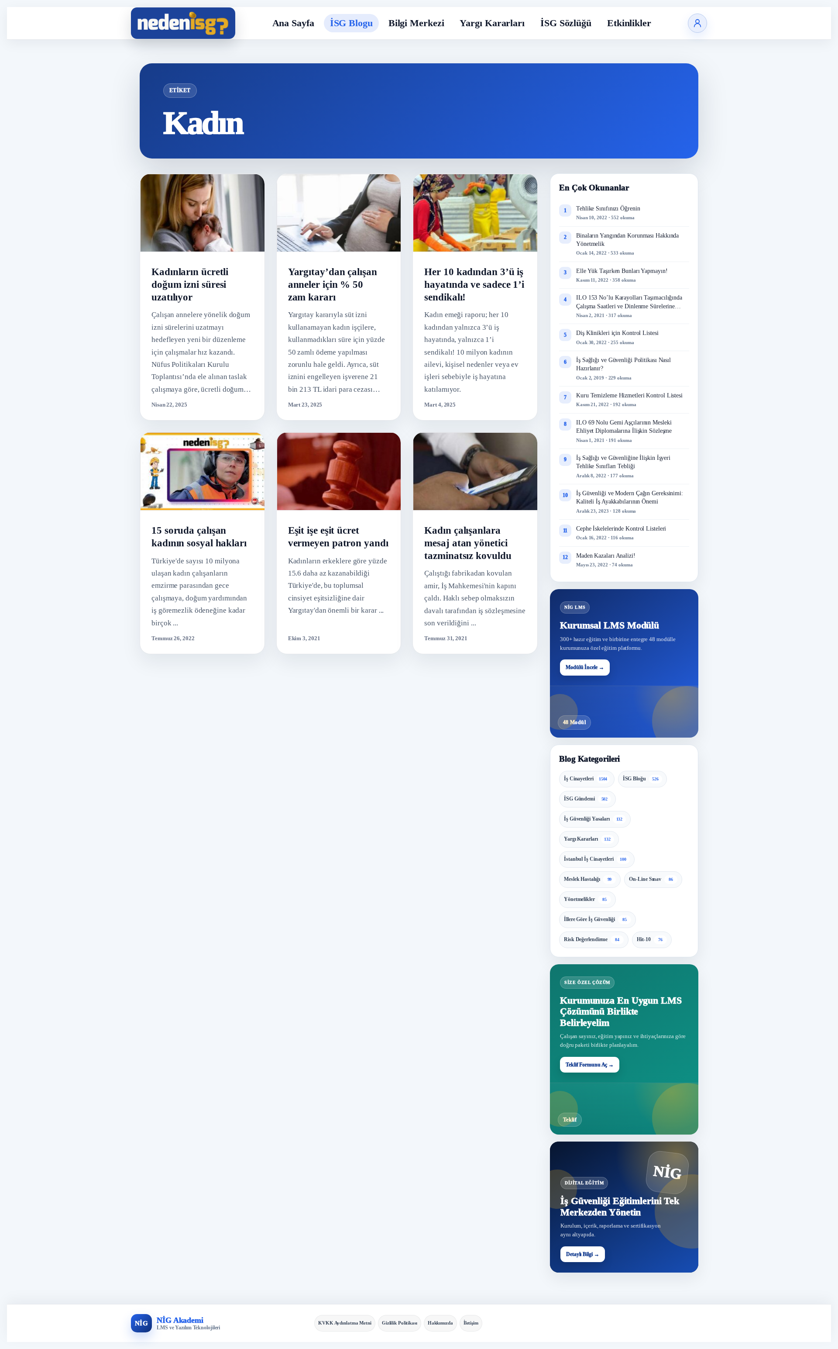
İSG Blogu (351, 22)
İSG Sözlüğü (565, 22)
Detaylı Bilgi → (582, 1254)
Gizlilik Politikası (399, 1322)
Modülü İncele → (585, 667)
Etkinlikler (629, 22)
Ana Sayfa (293, 22)
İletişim (471, 1322)
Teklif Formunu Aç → (590, 1065)
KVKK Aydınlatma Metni (344, 1322)
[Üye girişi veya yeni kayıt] (697, 23)
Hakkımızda (440, 1322)
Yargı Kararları (492, 22)
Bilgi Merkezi (416, 22)
